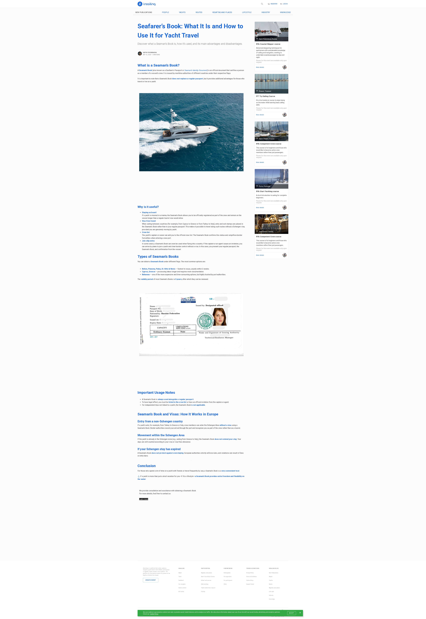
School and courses (206, 580)
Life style (246, 12)
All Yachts (181, 591)
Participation (227, 573)
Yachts (182, 12)
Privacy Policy (250, 573)
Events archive (182, 588)
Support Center (250, 584)
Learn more (143, 499)
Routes (199, 12)
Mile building (204, 584)
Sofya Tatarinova (150, 52)
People (165, 12)
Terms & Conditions (251, 576)
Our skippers (182, 584)
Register (274, 4)
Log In (285, 4)
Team (179, 576)
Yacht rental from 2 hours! (208, 588)
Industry (265, 12)
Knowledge (285, 12)
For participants (228, 580)
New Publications (143, 12)
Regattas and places (222, 12)
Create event (150, 580)
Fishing (203, 591)
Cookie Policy (154, 614)
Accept (291, 613)
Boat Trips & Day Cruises (208, 576)
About (180, 573)
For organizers (228, 576)
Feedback (181, 580)
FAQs (225, 584)
